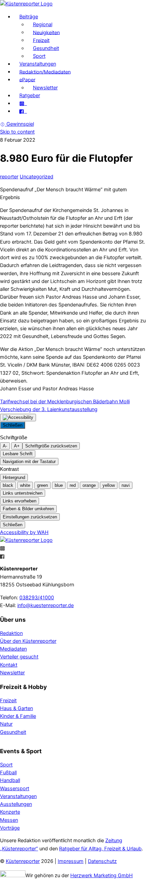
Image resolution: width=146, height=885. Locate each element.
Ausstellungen (16, 804)
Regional (42, 24)
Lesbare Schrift (18, 453)
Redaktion (11, 633)
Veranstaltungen (37, 64)
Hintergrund (14, 477)
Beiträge (28, 17)
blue (59, 485)
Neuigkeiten (46, 32)
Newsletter (45, 88)
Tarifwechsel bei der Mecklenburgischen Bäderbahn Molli (65, 402)
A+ (17, 445)
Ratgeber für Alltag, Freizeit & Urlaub (100, 849)
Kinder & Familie (18, 716)
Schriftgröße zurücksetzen (51, 445)
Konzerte (10, 812)
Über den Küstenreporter (28, 641)
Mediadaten (13, 649)
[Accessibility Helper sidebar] (18, 417)
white (25, 485)
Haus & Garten (16, 708)
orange (89, 485)
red (73, 485)
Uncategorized (36, 177)
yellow (109, 485)
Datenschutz (102, 861)
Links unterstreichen (22, 493)
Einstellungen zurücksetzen (30, 516)
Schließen (12, 425)
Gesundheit (46, 48)
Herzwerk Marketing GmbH (101, 875)
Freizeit (41, 40)
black (8, 485)
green (42, 485)
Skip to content (17, 132)
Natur (6, 724)
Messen (9, 820)
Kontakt (8, 665)
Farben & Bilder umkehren (28, 508)
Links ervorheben (19, 500)
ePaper (27, 79)
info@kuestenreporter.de (45, 605)
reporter (9, 177)
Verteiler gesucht (19, 657)
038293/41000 (36, 598)
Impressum (71, 861)
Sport (39, 56)
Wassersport (14, 788)
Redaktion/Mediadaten (45, 72)
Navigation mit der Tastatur (29, 461)
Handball (10, 780)
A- (5, 445)
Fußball (8, 772)
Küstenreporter (23, 861)
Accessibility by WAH (24, 532)
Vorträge (10, 828)
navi (126, 485)
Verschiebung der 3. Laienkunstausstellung (48, 409)
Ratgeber (29, 95)
